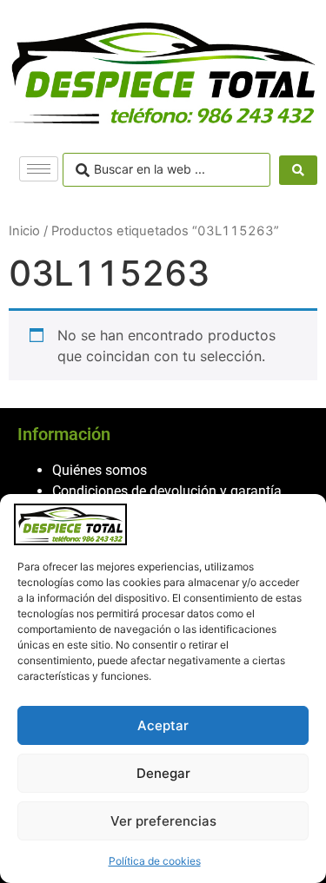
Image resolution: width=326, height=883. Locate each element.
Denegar (163, 773)
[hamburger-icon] (38, 168)
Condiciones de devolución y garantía (167, 491)
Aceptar (163, 725)
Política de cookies (155, 860)
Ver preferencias (163, 821)
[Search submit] (298, 170)
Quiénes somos (99, 470)
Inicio (24, 231)
